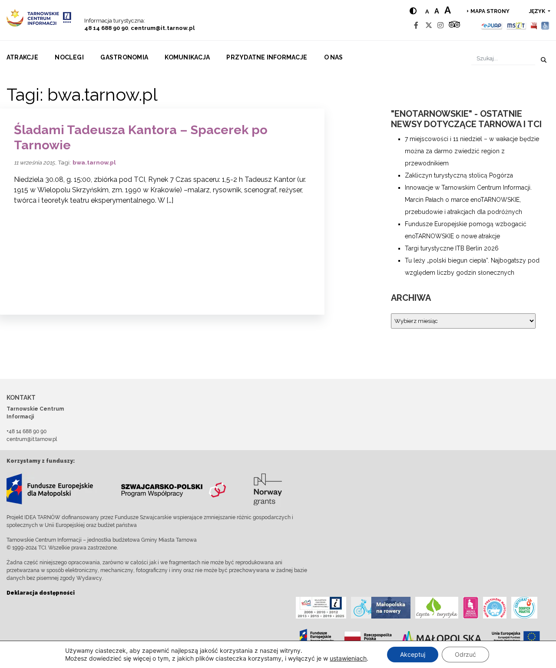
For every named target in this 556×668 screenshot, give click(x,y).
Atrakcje (22, 57)
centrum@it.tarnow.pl (163, 28)
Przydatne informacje (266, 57)
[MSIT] (516, 25)
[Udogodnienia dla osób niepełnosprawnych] (545, 25)
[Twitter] (428, 25)
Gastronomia (124, 57)
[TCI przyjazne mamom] (470, 608)
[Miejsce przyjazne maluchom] (494, 608)
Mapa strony (490, 11)
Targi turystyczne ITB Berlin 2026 (452, 248)
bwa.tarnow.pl (94, 162)
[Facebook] (416, 25)
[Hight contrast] (413, 11)
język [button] (537, 11)
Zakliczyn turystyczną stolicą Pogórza (459, 175)
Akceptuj (412, 654)
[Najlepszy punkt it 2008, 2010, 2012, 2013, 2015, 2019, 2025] (321, 608)
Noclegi (69, 57)
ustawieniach (348, 658)
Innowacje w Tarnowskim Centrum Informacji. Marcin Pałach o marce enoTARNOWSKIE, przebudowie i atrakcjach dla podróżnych (468, 199)
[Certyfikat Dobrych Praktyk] (524, 608)
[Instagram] (440, 25)
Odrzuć (465, 654)
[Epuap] (492, 25)
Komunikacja (187, 57)
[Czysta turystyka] (436, 608)
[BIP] (534, 25)
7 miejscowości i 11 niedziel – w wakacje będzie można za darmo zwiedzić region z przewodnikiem (472, 151)
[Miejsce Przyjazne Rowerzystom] (380, 608)
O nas (333, 57)
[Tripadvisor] (454, 25)
